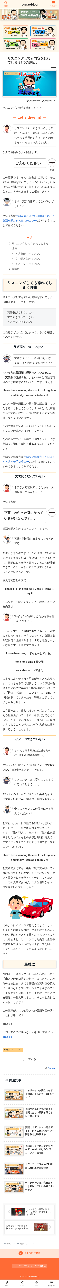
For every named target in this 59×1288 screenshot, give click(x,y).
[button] (53, 667)
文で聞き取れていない (28, 258)
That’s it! (7, 1036)
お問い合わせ (40, 1266)
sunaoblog (29, 4)
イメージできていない (28, 263)
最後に (16, 269)
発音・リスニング (13, 1049)
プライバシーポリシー (22, 1266)
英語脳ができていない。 (29, 253)
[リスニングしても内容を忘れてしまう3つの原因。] (36, 827)
